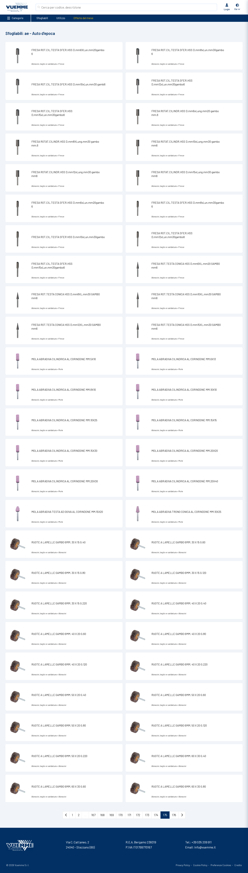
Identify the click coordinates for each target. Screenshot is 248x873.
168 (102, 815)
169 (111, 815)
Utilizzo (60, 18)
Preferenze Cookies (221, 865)
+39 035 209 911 (202, 842)
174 (156, 815)
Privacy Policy (183, 865)
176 (174, 815)
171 (129, 815)
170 (121, 815)
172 (138, 815)
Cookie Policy (200, 865)
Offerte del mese (83, 18)
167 (93, 815)
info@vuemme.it (205, 847)
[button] (237, 7)
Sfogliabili (42, 18)
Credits (238, 865)
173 (147, 815)
